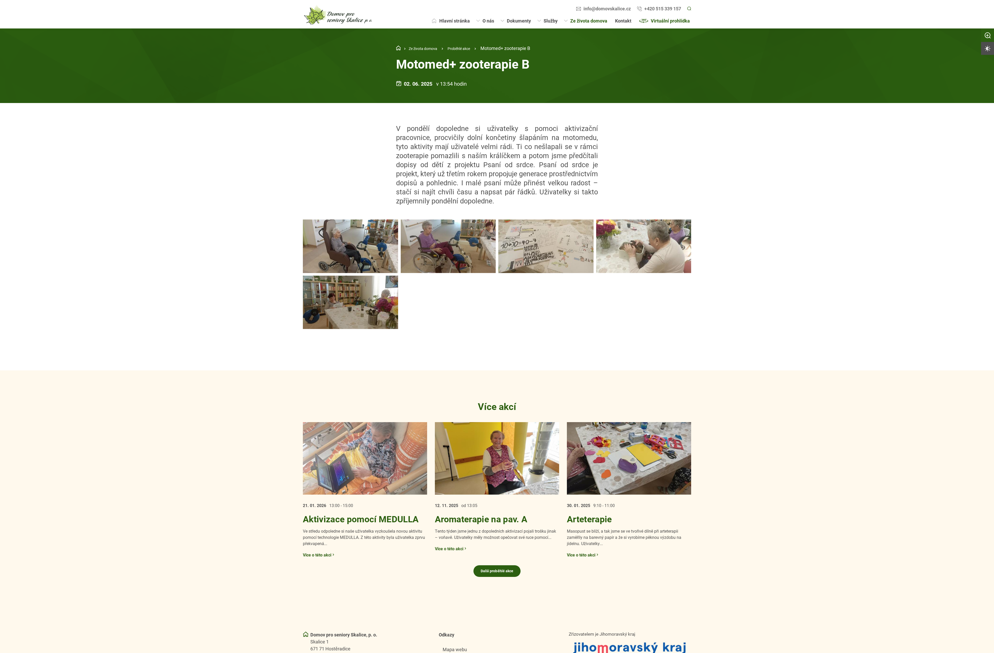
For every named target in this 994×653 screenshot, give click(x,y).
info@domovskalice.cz (606, 8)
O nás (488, 21)
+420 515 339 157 (662, 8)
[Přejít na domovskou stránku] (339, 14)
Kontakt (623, 21)
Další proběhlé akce (497, 582)
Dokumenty (519, 21)
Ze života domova (588, 21)
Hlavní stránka (454, 21)
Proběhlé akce (470, 48)
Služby (551, 21)
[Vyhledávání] (688, 9)
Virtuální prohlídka (670, 21)
